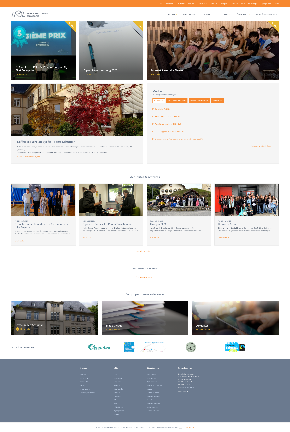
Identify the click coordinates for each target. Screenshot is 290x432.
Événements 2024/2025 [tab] (177, 101)
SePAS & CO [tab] (217, 101)
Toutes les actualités (144, 251)
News (243, 4)
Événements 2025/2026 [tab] (199, 101)
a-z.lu (160, 4)
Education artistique (153, 396)
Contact (276, 4)
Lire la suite (19, 241)
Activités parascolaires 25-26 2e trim (169, 124)
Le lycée (171, 9)
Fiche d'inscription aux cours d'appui (169, 116)
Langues (149, 389)
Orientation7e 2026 (162, 109)
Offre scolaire (189, 9)
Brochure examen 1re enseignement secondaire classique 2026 (179, 139)
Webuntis (191, 4)
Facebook (214, 4)
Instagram (224, 4)
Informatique (151, 378)
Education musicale (153, 400)
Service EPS (208, 9)
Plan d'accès (182, 391)
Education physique (153, 403)
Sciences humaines (153, 393)
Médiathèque (252, 4)
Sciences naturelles (153, 411)
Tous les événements (144, 277)
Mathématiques (152, 407)
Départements (241, 9)
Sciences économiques (154, 385)
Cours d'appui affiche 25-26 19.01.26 (169, 131)
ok (180, 427)
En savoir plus (188, 427)
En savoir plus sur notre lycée (28, 156)
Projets (224, 9)
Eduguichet (181, 4)
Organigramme (266, 4)
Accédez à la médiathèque (261, 146)
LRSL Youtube (202, 4)
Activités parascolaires (265, 9)
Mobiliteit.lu (170, 4)
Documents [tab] (158, 101)
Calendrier (234, 4)
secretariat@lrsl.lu (188, 388)
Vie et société (151, 375)
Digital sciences (152, 382)
